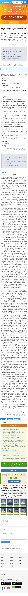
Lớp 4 (2, 563)
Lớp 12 (11, 554)
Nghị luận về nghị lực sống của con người (13, 49)
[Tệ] (17, 149)
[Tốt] (22, 149)
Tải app (13, 566)
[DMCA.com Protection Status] (16, 588)
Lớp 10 (2, 557)
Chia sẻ (4, 419)
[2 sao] (9, 422)
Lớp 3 (11, 563)
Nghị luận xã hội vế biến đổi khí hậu (11, 56)
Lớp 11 (20, 554)
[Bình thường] (19, 149)
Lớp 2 (20, 563)
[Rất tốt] (24, 149)
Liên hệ (3, 574)
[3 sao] (11, 422)
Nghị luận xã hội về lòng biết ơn (10, 58)
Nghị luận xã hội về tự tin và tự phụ (11, 51)
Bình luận (10, 419)
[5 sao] (14, 422)
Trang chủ (3, 554)
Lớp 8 (20, 557)
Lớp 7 (2, 560)
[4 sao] (13, 422)
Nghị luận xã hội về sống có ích (11, 429)
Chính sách (4, 577)
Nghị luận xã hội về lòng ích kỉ (10, 54)
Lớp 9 (11, 557)
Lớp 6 (11, 560)
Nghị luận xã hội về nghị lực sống (11, 450)
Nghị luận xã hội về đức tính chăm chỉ (12, 437)
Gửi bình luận (5, 542)
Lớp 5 (20, 560)
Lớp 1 (2, 566)
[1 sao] (7, 422)
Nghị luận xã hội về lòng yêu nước (13, 165)
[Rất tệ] (14, 149)
